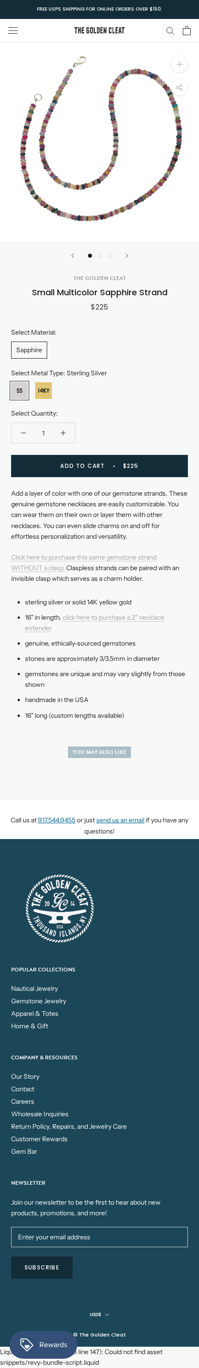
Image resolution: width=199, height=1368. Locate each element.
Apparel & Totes (34, 1013)
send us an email (120, 820)
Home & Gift (29, 1026)
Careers (22, 1101)
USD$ (95, 1314)
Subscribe (42, 1267)
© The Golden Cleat (99, 1334)
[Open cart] (187, 30)
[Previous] (72, 256)
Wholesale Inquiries (39, 1114)
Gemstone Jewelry (38, 1001)
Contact (22, 1089)
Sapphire (29, 350)
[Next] (126, 256)
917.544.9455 (56, 820)
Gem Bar (24, 1151)
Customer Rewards (39, 1139)
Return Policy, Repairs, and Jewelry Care (69, 1126)
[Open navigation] (13, 30)
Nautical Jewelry (34, 988)
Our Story (25, 1076)
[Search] (170, 30)
